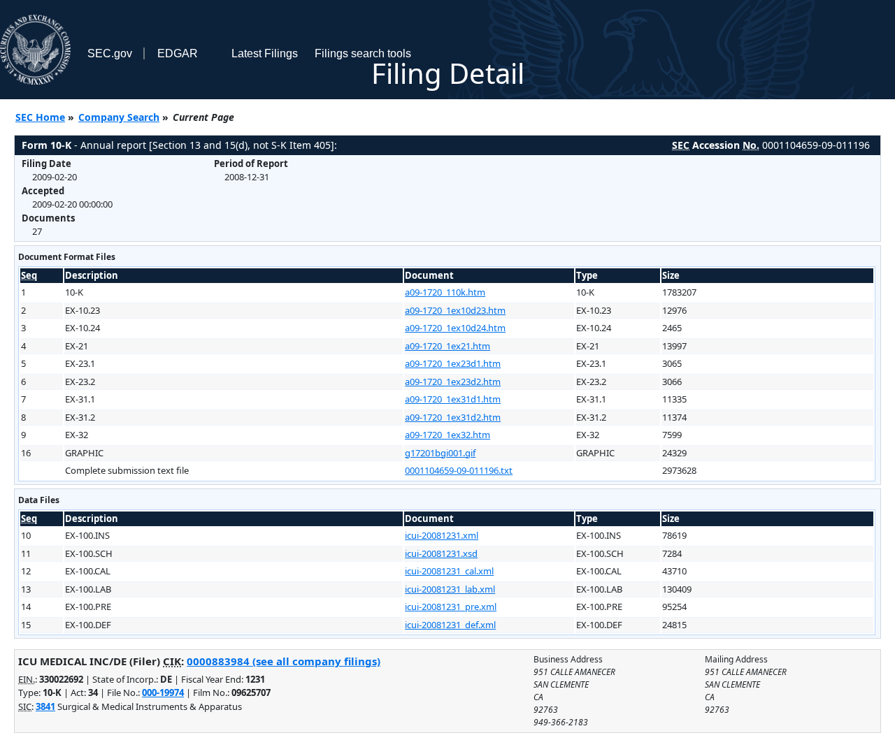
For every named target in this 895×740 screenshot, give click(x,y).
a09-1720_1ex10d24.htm (455, 327)
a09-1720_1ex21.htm (447, 346)
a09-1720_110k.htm (445, 292)
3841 (45, 706)
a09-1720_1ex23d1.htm (453, 363)
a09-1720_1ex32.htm (447, 434)
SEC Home (40, 117)
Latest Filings (264, 53)
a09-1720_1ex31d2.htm (453, 417)
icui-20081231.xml (441, 535)
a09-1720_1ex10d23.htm (455, 310)
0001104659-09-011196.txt (459, 470)
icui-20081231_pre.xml (450, 606)
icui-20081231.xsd (441, 553)
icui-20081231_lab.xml (450, 589)
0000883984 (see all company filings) (283, 661)
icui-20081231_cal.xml (449, 571)
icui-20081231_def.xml (450, 624)
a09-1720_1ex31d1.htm (453, 399)
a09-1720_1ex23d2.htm (453, 381)
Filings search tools (363, 53)
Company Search (118, 117)
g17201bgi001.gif (440, 453)
